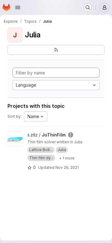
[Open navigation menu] (18, 7)
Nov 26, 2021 (67, 167)
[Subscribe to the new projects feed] (56, 50)
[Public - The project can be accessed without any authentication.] (70, 134)
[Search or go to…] (87, 7)
